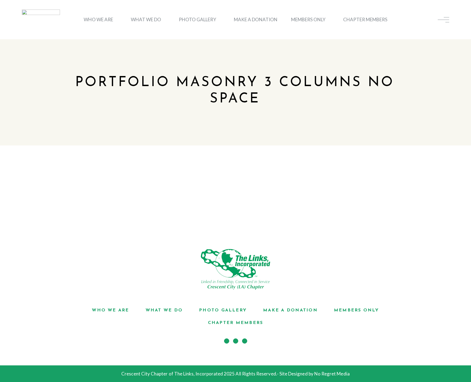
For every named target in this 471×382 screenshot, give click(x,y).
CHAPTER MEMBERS (365, 19)
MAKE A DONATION (255, 19)
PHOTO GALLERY (197, 19)
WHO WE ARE (98, 19)
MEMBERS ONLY (308, 19)
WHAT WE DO (146, 19)
